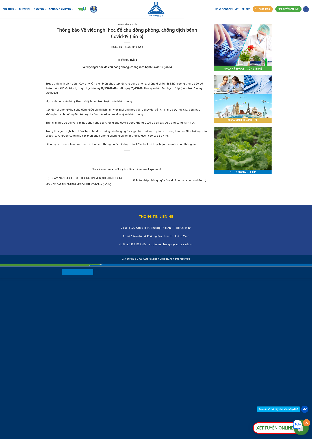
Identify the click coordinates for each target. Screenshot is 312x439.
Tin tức (246, 9)
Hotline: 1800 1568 (130, 244)
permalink (156, 169)
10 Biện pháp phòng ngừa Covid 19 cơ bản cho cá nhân (168, 180)
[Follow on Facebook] (306, 9)
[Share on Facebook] (124, 157)
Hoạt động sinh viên (227, 9)
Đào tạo (39, 9)
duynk (139, 47)
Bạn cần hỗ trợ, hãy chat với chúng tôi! (278, 409)
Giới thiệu (8, 9)
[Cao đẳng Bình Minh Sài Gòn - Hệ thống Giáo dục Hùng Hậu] (156, 9)
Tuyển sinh (25, 9)
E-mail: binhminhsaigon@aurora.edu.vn (168, 244)
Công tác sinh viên (60, 9)
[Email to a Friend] (130, 157)
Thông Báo (123, 24)
